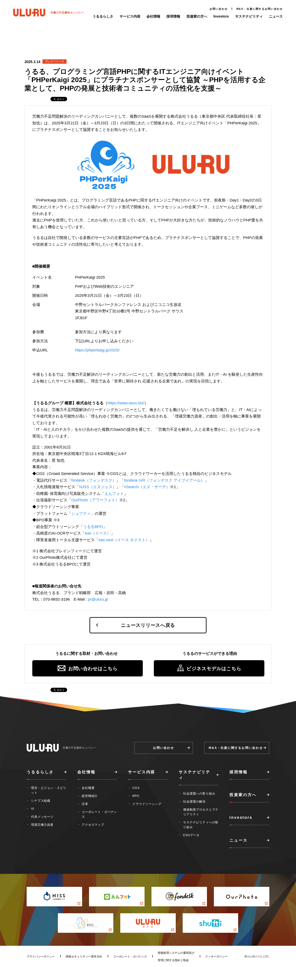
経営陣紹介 (90, 796)
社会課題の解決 (194, 801)
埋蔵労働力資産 (42, 824)
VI (32, 808)
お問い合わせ (219, 8)
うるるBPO (93, 527)
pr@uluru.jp (98, 599)
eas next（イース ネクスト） (124, 540)
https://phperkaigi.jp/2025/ (97, 350)
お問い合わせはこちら (93, 668)
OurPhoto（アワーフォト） (95, 500)
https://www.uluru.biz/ (125, 403)
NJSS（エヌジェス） (97, 487)
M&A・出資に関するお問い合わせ (259, 8)
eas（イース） (98, 533)
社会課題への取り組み (199, 793)
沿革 (85, 804)
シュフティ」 (83, 513)
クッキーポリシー (216, 956)
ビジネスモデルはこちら (214, 668)
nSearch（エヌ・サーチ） (147, 487)
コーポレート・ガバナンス (130, 956)
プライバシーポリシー (41, 956)
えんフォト (114, 493)
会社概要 (88, 788)
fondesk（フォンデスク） (93, 480)
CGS (136, 788)
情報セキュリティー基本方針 (84, 956)
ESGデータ (191, 835)
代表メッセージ (42, 816)
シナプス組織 (40, 800)
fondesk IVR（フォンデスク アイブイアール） (164, 480)
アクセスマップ (93, 824)
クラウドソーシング (146, 804)
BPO (135, 796)
